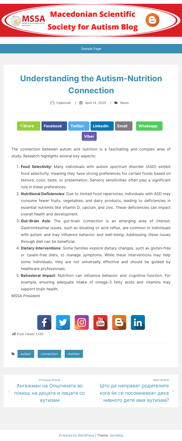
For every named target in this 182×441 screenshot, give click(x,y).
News (124, 103)
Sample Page (91, 49)
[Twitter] (63, 322)
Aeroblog (116, 435)
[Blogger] (119, 322)
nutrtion (74, 354)
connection (49, 354)
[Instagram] (81, 322)
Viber (89, 136)
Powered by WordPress (77, 435)
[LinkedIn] (138, 322)
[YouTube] (100, 322)
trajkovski (63, 103)
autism (26, 354)
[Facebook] (44, 322)
